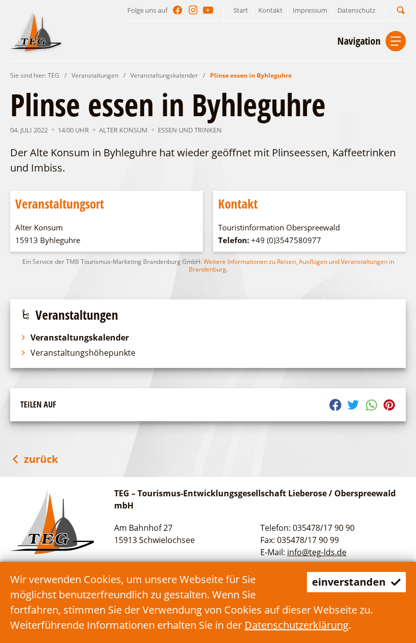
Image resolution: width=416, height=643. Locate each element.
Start (240, 10)
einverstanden (349, 582)
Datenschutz (356, 10)
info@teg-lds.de (316, 552)
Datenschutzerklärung (297, 625)
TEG (53, 75)
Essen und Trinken (190, 129)
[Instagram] (193, 10)
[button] (401, 10)
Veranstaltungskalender (164, 75)
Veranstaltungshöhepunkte (82, 353)
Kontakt (270, 10)
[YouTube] (208, 10)
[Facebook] (177, 10)
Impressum (310, 10)
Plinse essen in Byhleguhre (251, 75)
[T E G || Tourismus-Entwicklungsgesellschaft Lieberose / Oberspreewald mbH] (35, 30)
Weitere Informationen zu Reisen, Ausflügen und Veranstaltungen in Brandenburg (291, 265)
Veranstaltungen (95, 75)
